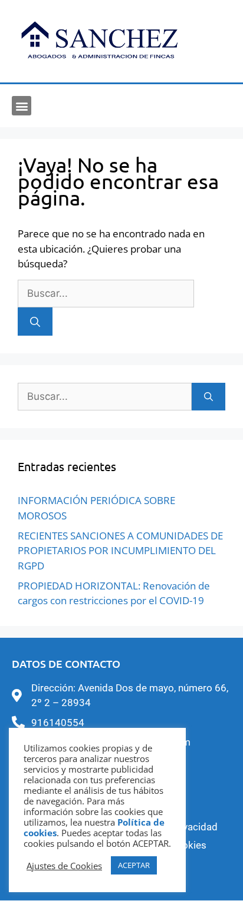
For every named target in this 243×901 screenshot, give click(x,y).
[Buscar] (35, 321)
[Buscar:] (106, 293)
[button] (21, 105)
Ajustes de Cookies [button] (64, 865)
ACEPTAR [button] (134, 865)
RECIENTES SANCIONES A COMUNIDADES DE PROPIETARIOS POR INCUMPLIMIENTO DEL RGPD (120, 550)
